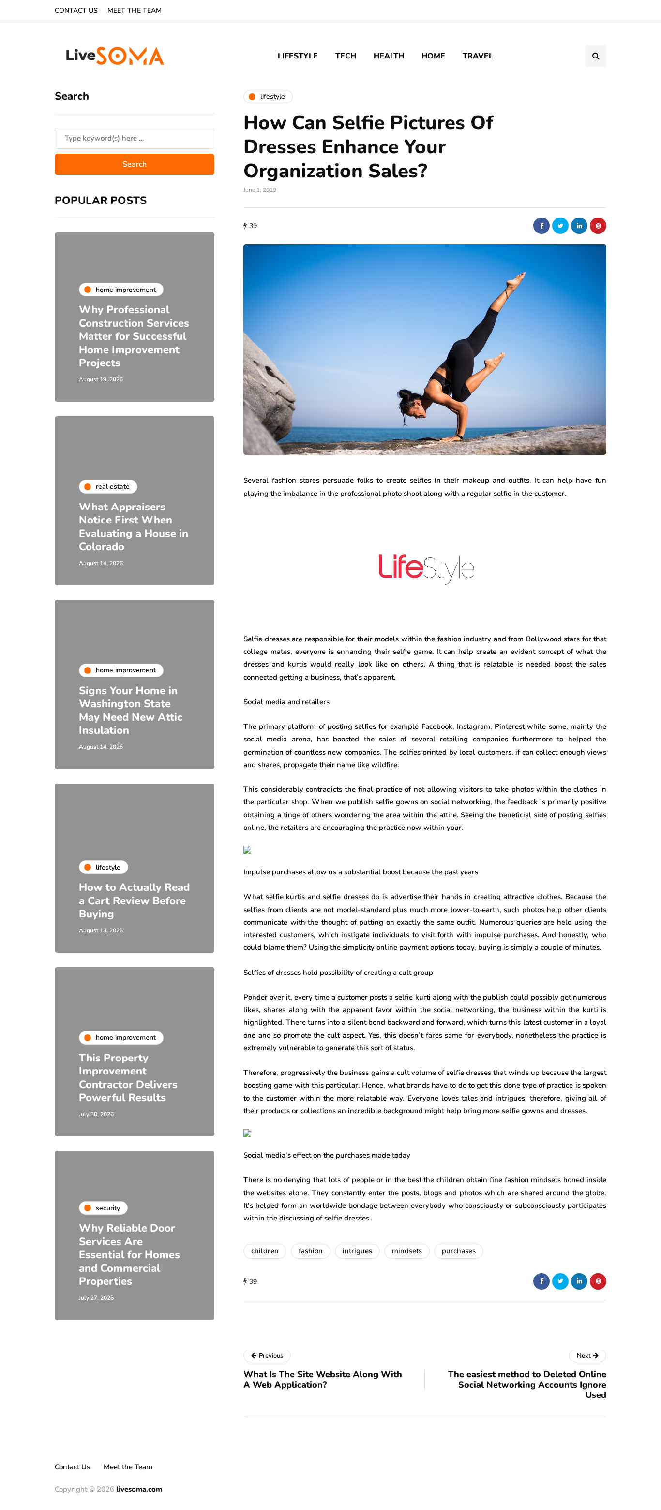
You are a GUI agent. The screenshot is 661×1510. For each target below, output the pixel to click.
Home (433, 56)
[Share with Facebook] (541, 226)
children (265, 1251)
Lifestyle (298, 56)
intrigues (357, 1251)
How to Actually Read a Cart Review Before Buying (134, 900)
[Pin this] (598, 226)
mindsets (407, 1251)
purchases (459, 1251)
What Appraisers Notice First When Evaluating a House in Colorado (133, 527)
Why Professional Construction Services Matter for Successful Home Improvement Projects (134, 336)
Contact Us (76, 10)
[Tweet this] (560, 226)
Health (389, 56)
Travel (478, 56)
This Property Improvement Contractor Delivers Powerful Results (128, 1078)
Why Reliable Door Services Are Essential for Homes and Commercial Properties (129, 1255)
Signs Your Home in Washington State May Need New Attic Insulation (130, 710)
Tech (345, 56)
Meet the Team (134, 10)
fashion (311, 1251)
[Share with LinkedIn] (579, 226)
